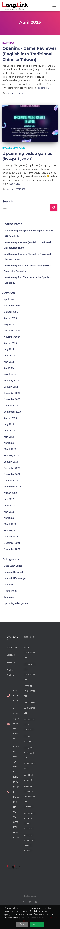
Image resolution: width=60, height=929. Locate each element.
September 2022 (12, 486)
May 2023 (9, 437)
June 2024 (9, 355)
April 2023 (9, 443)
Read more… (43, 88)
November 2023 (12, 399)
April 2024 (9, 368)
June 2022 (9, 505)
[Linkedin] (36, 901)
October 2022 (11, 480)
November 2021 (12, 549)
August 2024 (10, 343)
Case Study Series (13, 565)
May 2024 (9, 361)
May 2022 (9, 511)
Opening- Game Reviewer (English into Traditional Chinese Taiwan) (29, 54)
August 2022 (10, 493)
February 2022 (11, 530)
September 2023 (12, 411)
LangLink (8, 584)
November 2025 (12, 305)
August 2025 (10, 318)
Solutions (9, 597)
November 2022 (12, 474)
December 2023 (12, 393)
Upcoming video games (13, 148)
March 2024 (10, 374)
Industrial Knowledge (15, 578)
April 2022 (9, 518)
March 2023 (10, 449)
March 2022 (10, 524)
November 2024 (12, 337)
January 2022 (11, 536)
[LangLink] (16, 6)
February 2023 (11, 455)
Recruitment (9, 43)
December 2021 (12, 543)
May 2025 (9, 324)
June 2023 (9, 430)
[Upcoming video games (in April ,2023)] (30, 123)
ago (19, 93)
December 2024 (12, 330)
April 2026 (9, 299)
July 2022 (9, 499)
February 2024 (11, 380)
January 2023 (11, 461)
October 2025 (11, 312)
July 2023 (9, 424)
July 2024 (9, 349)
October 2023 (11, 405)
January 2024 (11, 387)
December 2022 (12, 468)
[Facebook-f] (24, 901)
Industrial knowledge (14, 572)
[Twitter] (30, 901)
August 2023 (10, 418)
